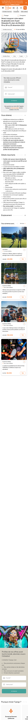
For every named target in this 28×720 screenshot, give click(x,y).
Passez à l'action (14, 4)
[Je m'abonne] (13, 8)
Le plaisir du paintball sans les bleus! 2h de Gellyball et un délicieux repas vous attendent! (13, 367)
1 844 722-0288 (15, 108)
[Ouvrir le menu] (3, 7)
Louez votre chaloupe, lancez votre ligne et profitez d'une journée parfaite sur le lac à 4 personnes (13, 329)
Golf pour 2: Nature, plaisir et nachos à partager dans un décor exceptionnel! (12, 254)
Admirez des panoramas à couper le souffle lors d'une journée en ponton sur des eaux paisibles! (13, 291)
